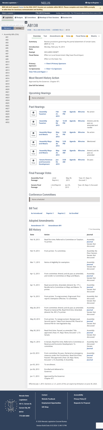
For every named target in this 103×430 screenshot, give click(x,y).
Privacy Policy (79, 399)
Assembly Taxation (43, 113)
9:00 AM (64, 151)
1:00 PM (64, 113)
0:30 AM (64, 161)
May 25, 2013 (57, 152)
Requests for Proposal (82, 403)
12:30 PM (65, 122)
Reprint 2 (61, 213)
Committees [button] (31, 18)
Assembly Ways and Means (45, 133)
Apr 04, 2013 (57, 123)
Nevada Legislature (9, 3)
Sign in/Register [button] (93, 3)
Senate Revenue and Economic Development (45, 162)
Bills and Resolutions (42, 30)
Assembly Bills (57, 30)
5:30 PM (64, 133)
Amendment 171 (37, 225)
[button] (55, 63)
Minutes (81, 112)
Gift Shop (45, 407)
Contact (44, 395)
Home (29, 30)
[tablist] (64, 211)
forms (21, 7)
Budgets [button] (19, 18)
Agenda (73, 112)
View (33, 115)
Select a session (8, 13)
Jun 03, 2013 (57, 162)
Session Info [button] (67, 18)
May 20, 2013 (57, 143)
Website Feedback (48, 399)
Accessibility (78, 395)
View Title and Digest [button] (37, 72)
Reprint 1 (50, 213)
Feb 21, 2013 (57, 114)
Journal (90, 242)
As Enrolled (73, 213)
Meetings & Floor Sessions (49, 18)
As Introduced (36, 213)
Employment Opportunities (51, 403)
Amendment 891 (55, 225)
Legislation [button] (8, 18)
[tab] (37, 36)
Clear (19, 28)
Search (8, 28)
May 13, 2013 (57, 134)
